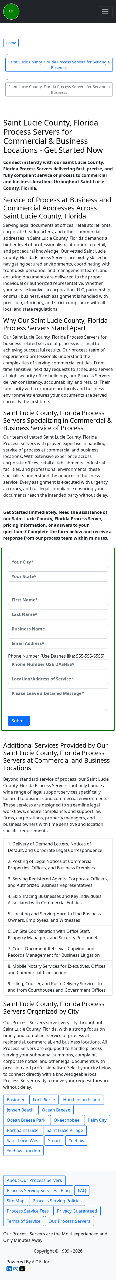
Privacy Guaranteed (77, 1211)
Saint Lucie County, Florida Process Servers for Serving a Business (59, 64)
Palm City (97, 1120)
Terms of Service (23, 1221)
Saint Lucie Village (65, 1130)
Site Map (16, 1201)
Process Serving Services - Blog (38, 1190)
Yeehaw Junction (23, 1151)
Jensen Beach (20, 1110)
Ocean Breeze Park (26, 1120)
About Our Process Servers (34, 1180)
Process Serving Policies (57, 1201)
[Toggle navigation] (105, 11)
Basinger (16, 1100)
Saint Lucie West (23, 1140)
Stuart (54, 1140)
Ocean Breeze (56, 1110)
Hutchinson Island (81, 1100)
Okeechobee (67, 1120)
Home (11, 42)
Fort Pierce (44, 1100)
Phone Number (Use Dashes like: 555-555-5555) (56, 656)
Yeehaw (76, 1140)
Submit (19, 721)
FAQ (82, 1190)
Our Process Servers (69, 1221)
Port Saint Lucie (23, 1130)
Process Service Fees (28, 1211)
